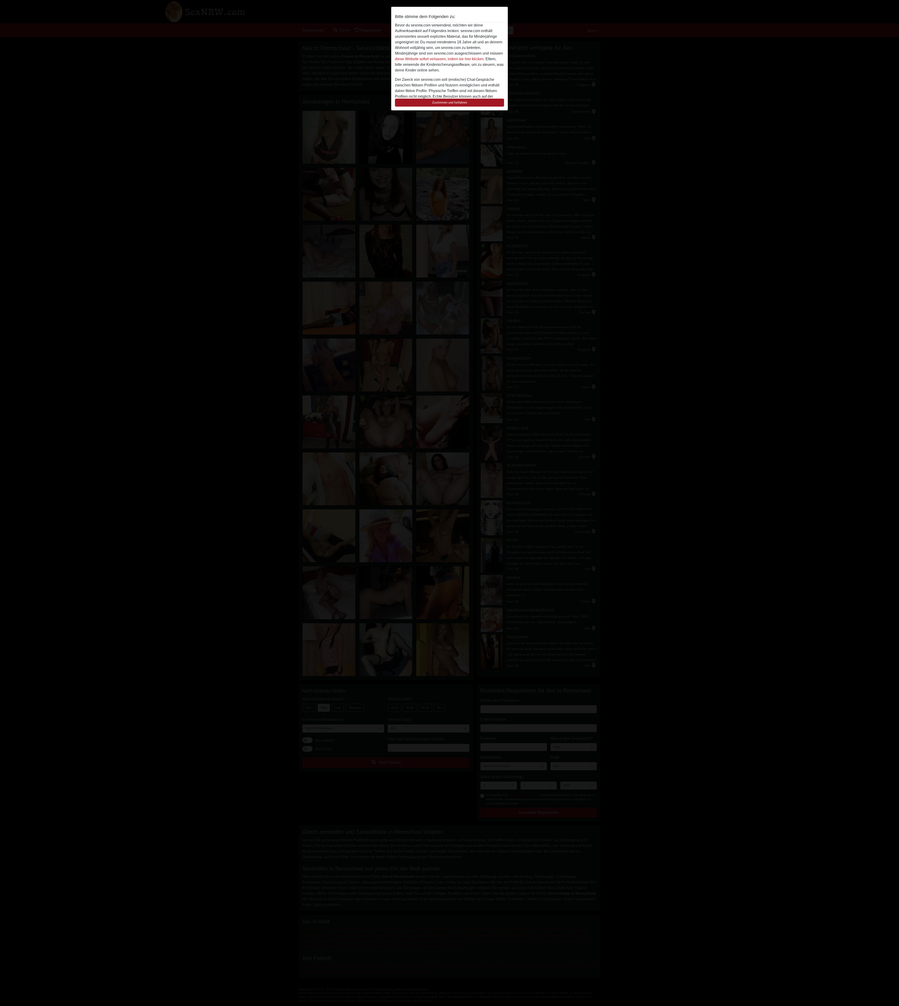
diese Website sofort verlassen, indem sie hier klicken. (440, 59)
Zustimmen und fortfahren (449, 102)
